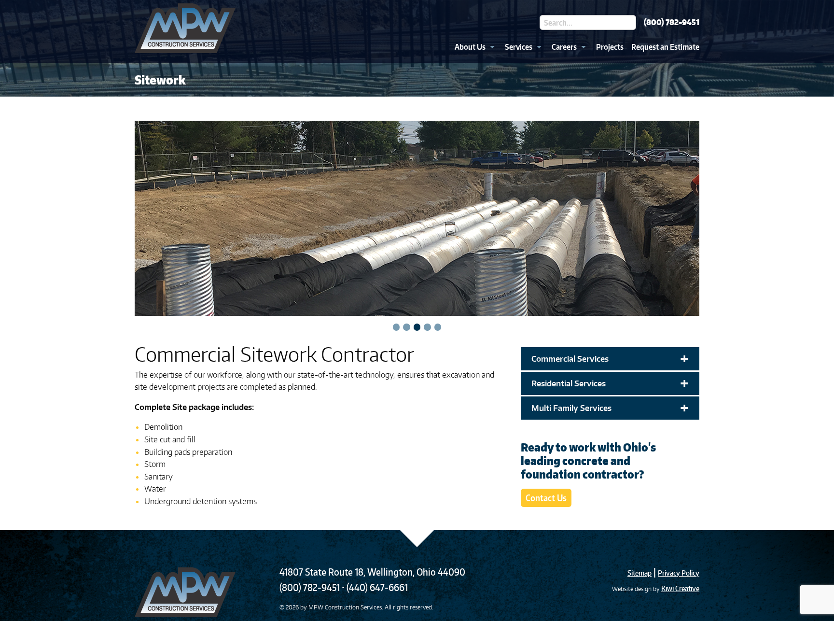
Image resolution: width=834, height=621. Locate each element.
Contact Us (546, 497)
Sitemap (639, 573)
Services (518, 47)
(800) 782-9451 (671, 22)
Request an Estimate (665, 47)
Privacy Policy (678, 573)
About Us (470, 47)
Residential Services (610, 383)
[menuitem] (472, 47)
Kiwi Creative (680, 588)
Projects (610, 47)
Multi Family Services (610, 408)
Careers (564, 47)
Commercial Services (610, 359)
